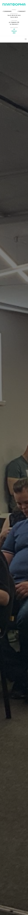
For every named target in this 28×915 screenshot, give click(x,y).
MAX (14, 33)
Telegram (14, 31)
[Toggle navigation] (26, 39)
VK (14, 29)
